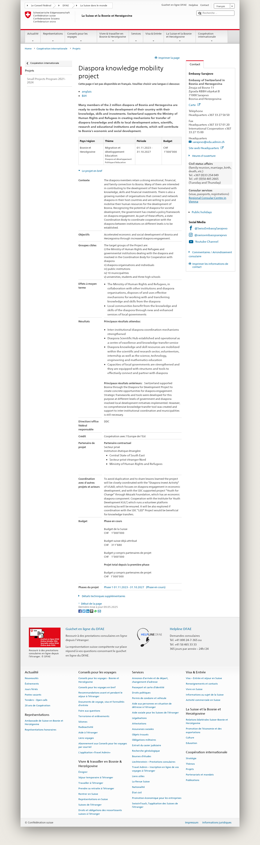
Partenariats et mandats (200, 774)
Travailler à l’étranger (90, 783)
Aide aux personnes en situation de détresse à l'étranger (152, 705)
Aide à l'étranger (88, 732)
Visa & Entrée (153, 33)
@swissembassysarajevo (210, 235)
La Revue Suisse (141, 781)
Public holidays (202, 212)
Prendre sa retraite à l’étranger (96, 788)
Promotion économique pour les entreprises (156, 798)
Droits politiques (141, 692)
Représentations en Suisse (93, 799)
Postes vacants (33, 694)
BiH (84, 95)
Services (136, 33)
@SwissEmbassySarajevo (211, 228)
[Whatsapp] (96, 610)
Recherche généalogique (146, 750)
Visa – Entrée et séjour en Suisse (204, 678)
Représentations (53, 33)
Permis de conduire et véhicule (149, 698)
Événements (32, 683)
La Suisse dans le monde (93, 5)
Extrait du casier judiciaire (146, 745)
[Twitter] (84, 610)
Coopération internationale (207, 35)
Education (191, 743)
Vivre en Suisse (194, 689)
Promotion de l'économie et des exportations (204, 730)
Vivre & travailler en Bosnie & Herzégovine (112, 35)
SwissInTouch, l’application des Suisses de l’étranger (155, 805)
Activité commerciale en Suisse (203, 700)
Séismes (82, 721)
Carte (192, 105)
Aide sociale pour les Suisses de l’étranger (155, 712)
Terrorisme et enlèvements (93, 716)
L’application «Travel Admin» (94, 752)
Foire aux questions (89, 710)
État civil (137, 792)
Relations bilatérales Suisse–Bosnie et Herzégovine (207, 721)
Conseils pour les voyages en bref (97, 687)
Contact (193, 64)
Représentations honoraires (40, 729)
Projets (190, 769)
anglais (87, 91)
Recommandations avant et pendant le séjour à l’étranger (100, 694)
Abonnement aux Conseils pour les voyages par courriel (102, 745)
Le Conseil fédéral (41, 5)
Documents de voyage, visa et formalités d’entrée (101, 703)
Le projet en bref (91, 170)
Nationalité (138, 787)
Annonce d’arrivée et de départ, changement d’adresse (150, 680)
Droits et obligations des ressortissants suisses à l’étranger (100, 812)
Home (28, 48)
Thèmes (190, 763)
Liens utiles (138, 776)
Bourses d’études (141, 756)
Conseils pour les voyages (77, 35)
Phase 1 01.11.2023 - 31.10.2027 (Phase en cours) (134, 587)
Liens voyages (86, 738)
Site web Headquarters (204, 148)
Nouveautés (31, 678)
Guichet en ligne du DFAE (85, 629)
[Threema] (92, 610)
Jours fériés (31, 689)
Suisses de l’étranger (90, 804)
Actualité (32, 33)
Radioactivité (85, 727)
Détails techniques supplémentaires (103, 596)
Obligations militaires (144, 739)
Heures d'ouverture (204, 155)
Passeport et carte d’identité (148, 687)
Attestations (139, 723)
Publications (192, 780)
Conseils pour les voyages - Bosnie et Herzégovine (98, 680)
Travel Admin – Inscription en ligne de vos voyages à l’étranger (155, 769)
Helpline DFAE (181, 629)
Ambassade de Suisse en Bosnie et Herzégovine (44, 722)
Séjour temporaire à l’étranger (95, 777)
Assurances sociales (143, 729)
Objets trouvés (140, 734)
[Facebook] (80, 610)
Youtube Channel (206, 241)
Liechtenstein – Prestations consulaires (153, 761)
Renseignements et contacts (202, 683)
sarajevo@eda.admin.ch (209, 142)
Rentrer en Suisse (88, 793)
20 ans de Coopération (37, 705)
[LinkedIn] (88, 610)
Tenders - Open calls (36, 700)
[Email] (99, 610)
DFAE (66, 5)
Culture (190, 737)
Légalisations (139, 718)
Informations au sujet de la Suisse (205, 694)
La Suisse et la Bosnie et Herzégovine (179, 35)
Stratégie (191, 758)
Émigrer (83, 772)
